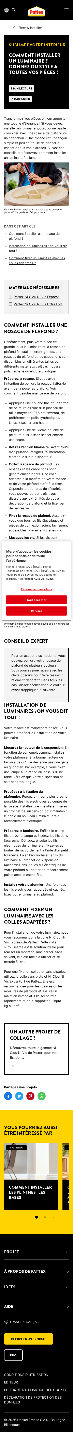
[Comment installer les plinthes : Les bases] (31, 1176)
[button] (36, 1252)
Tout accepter (36, 600)
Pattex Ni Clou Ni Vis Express (36, 297)
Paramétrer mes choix (36, 589)
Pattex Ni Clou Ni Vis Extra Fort (38, 304)
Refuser (36, 611)
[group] (36, 675)
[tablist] (36, 1217)
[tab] (36, 1217)
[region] (36, 581)
